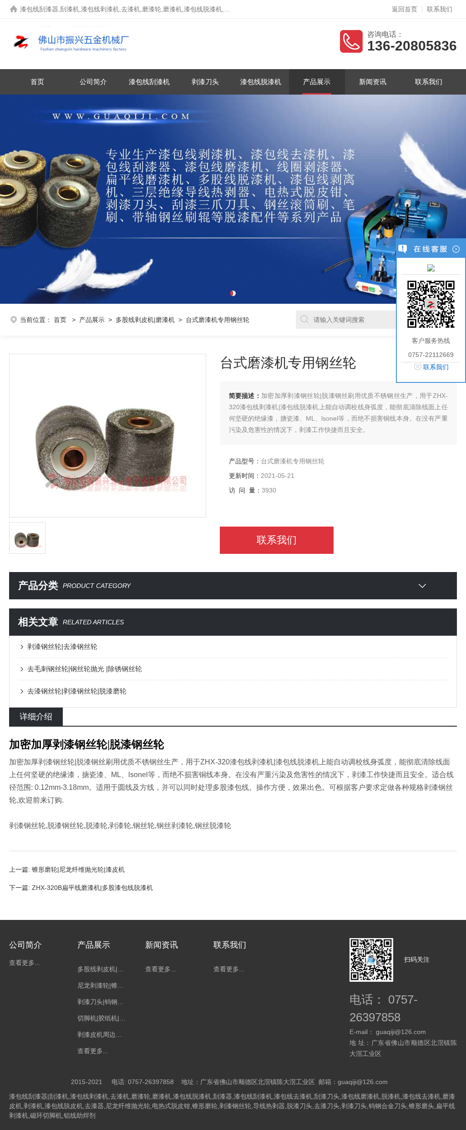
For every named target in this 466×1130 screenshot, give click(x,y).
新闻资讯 (372, 81)
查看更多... (24, 962)
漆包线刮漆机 (149, 81)
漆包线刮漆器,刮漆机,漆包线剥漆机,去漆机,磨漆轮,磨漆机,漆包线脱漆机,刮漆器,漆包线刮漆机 (151, 9)
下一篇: (20, 887)
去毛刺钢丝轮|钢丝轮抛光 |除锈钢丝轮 (84, 669)
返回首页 (404, 9)
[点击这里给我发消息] (431, 267)
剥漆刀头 (205, 81)
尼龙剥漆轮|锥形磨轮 (102, 985)
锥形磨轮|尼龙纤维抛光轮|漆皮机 (78, 869)
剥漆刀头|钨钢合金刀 (102, 1001)
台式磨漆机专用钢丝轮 (217, 319)
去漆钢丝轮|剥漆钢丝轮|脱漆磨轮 (77, 691)
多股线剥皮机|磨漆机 (145, 319)
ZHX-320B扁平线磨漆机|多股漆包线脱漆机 (92, 887)
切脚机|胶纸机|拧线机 (102, 1018)
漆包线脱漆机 (260, 81)
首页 (37, 81)
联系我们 (439, 9)
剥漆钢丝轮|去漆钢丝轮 (62, 646)
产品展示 (316, 81)
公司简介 (93, 81)
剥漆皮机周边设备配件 (102, 1034)
